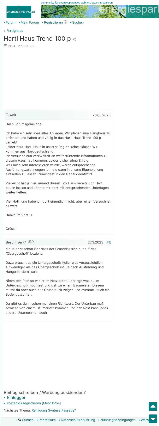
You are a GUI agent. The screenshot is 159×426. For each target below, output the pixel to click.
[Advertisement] (58, 80)
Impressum (47, 420)
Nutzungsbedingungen (118, 420)
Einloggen (16, 397)
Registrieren (53, 22)
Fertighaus (15, 31)
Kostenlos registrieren (23, 403)
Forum (11, 22)
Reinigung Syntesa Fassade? (54, 410)
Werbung (148, 420)
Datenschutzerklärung (78, 420)
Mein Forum (30, 22)
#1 (108, 242)
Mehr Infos (51, 403)
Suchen (27, 420)
